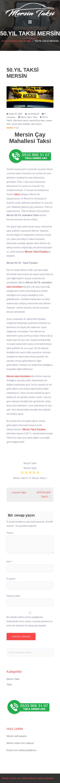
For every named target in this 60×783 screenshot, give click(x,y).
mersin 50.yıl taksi (37, 120)
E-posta (11, 579)
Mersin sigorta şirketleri (42, 778)
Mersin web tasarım (17, 736)
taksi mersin (36, 124)
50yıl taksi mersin (20, 120)
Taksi (28, 41)
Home (4, 41)
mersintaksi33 (33, 114)
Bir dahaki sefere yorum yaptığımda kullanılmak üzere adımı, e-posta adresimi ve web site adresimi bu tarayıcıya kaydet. (29, 621)
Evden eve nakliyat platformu (21, 750)
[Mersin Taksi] (30, 9)
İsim (9, 561)
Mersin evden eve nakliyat (20, 743)
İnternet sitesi (13, 596)
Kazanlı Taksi (19, 492)
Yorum (10, 533)
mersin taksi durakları (21, 124)
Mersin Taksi (17, 41)
